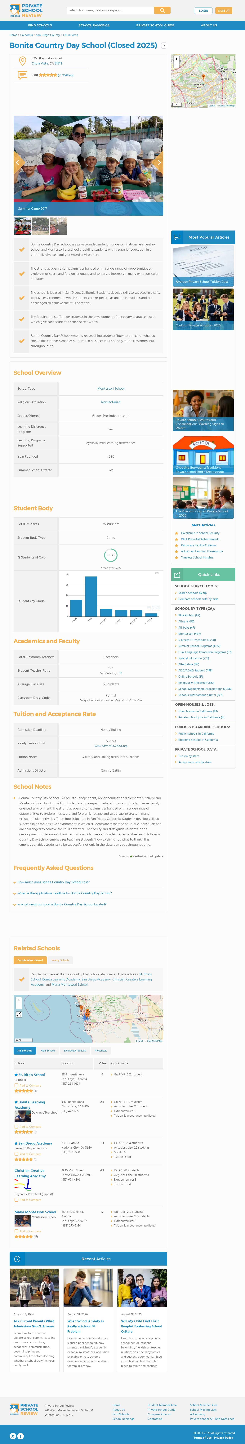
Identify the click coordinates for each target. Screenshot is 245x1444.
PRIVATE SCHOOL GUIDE (155, 25)
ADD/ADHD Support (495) (195, 670)
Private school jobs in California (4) (201, 717)
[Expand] (19, 1014)
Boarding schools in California (198, 740)
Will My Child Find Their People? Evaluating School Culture (141, 1326)
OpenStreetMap (154, 1041)
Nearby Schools (60, 960)
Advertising (197, 1414)
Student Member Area (162, 1405)
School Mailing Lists (203, 1410)
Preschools (101, 1050)
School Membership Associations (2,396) (205, 689)
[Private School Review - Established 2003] (26, 10)
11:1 (120, 673)
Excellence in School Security (200, 533)
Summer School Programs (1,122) (199, 646)
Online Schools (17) (190, 677)
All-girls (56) (186, 621)
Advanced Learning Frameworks (202, 551)
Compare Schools (159, 1414)
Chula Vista (40, 63)
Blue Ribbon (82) (189, 615)
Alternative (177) (188, 664)
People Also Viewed (30, 960)
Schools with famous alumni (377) (200, 695)
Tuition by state (188, 756)
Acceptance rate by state (195, 762)
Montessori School (110, 389)
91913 (58, 63)
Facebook (20, 1436)
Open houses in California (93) (198, 711)
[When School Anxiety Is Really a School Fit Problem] (88, 1288)
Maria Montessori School (70, 985)
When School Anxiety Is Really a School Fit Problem (85, 1326)
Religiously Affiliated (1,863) (196, 683)
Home (116, 1405)
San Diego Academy (96, 979)
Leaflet (139, 1041)
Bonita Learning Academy (61, 979)
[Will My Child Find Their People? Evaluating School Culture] (142, 1288)
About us (119, 1410)
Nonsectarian (111, 402)
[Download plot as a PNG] (157, 573)
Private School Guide (161, 1410)
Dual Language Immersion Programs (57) (205, 652)
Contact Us (155, 1419)
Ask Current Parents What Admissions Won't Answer (34, 1324)
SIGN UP (223, 10)
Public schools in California (196, 734)
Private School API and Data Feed (212, 1419)
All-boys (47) (186, 628)
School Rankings (123, 1419)
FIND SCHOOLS (40, 25)
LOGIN (203, 10)
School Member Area (203, 1405)
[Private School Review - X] (13, 1436)
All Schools (24, 1050)
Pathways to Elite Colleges (198, 545)
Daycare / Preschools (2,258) (197, 640)
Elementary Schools (75, 1050)
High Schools (48, 1050)
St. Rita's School (32, 1075)
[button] (81, 1008)
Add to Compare (30, 1086)
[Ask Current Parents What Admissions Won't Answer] (34, 1288)
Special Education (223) (193, 658)
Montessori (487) (189, 634)
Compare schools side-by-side (198, 599)
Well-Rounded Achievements (200, 539)
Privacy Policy (223, 1437)
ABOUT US (209, 25)
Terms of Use (203, 1437)
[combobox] (108, 10)
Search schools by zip (192, 593)
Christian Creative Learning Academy (30, 1173)
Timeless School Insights (197, 557)
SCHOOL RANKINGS (94, 25)
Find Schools (121, 1414)
